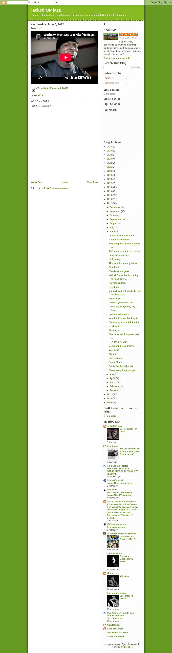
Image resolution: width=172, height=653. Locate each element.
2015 (109, 191)
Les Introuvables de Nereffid (121, 533)
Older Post (92, 182)
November (115, 211)
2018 (109, 179)
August (114, 223)
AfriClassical (113, 625)
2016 (109, 187)
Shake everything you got (122, 370)
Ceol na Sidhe (114, 553)
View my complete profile (116, 58)
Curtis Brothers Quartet (121, 366)
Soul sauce (114, 298)
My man (113, 354)
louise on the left (115, 636)
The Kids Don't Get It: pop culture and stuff (120, 614)
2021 (109, 167)
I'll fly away (114, 259)
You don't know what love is (123, 318)
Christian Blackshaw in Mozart (126, 559)
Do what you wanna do (121, 302)
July (112, 227)
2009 (109, 402)
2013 (109, 199)
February (115, 386)
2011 (109, 394)
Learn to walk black (119, 314)
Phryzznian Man (117, 283)
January (114, 390)
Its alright (114, 326)
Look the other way (119, 255)
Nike (40, 95)
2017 (109, 183)
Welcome (124, 576)
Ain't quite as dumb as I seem (124, 251)
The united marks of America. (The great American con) (129, 451)
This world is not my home (123, 263)
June (112, 231)
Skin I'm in (114, 267)
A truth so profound (119, 239)
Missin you (114, 330)
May (112, 374)
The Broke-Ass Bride (117, 632)
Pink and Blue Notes (117, 466)
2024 (109, 155)
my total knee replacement (120, 483)
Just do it (114, 350)
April (112, 378)
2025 (109, 150)
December (115, 207)
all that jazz (113, 573)
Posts (111, 78)
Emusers (111, 416)
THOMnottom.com (116, 524)
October (114, 215)
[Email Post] (64, 90)
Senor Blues (115, 362)
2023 (109, 159)
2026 (109, 146)
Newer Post (36, 182)
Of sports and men (116, 527)
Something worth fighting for (124, 322)
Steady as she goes (119, 271)
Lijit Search (109, 94)
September (116, 219)
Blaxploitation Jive (116, 593)
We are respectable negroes (121, 501)
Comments (113, 83)
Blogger (128, 647)
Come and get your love (121, 346)
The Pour (112, 489)
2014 (109, 195)
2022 (109, 163)
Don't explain (115, 358)
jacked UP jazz (46, 10)
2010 (109, 398)
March (113, 382)
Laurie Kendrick (115, 480)
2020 (109, 171)
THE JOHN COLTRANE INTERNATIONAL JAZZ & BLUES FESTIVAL (122, 471)
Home (64, 182)
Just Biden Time (114, 618)
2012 (109, 203)
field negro (112, 446)
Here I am (114, 287)
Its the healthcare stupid (121, 235)
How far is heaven (118, 342)
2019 (109, 175)
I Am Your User (115, 628)
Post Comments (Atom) (56, 188)
